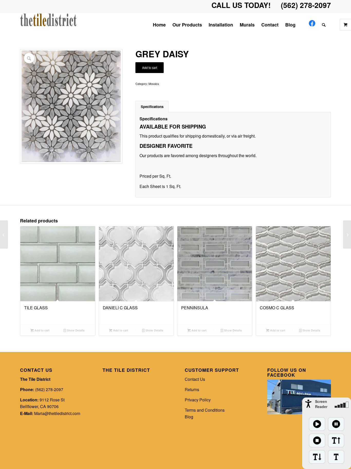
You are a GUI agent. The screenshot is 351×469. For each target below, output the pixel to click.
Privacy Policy (198, 400)
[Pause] (336, 424)
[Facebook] (312, 24)
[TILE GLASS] (347, 234)
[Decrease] (317, 457)
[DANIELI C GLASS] (4, 234)
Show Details (75, 330)
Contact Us (195, 379)
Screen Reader (321, 404)
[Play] (317, 424)
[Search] (325, 24)
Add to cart (149, 67)
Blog (189, 417)
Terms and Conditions (205, 410)
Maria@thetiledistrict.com (57, 413)
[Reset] (336, 457)
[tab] (152, 107)
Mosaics (154, 84)
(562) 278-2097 (49, 389)
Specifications (152, 106)
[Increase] (336, 440)
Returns (192, 389)
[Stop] (317, 440)
